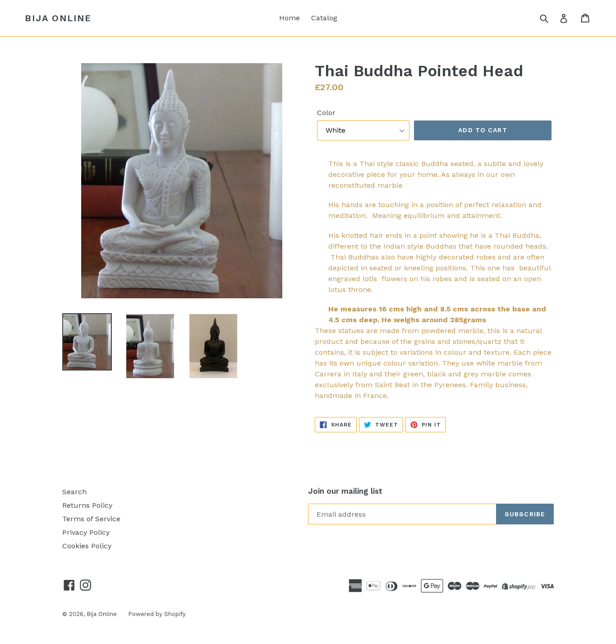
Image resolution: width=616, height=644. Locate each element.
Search (74, 491)
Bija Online (58, 18)
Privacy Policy (86, 532)
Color (326, 112)
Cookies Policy (86, 546)
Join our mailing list (345, 491)
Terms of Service (91, 518)
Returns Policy (87, 505)
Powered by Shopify (157, 614)
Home (289, 18)
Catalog (324, 18)
